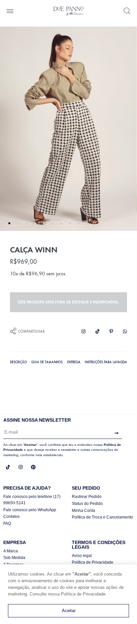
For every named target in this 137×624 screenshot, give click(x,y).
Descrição (18, 362)
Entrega (73, 362)
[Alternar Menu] (10, 11)
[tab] (18, 361)
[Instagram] (20, 467)
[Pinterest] (33, 467)
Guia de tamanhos (47, 362)
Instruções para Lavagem (106, 362)
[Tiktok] (8, 467)
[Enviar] (115, 433)
